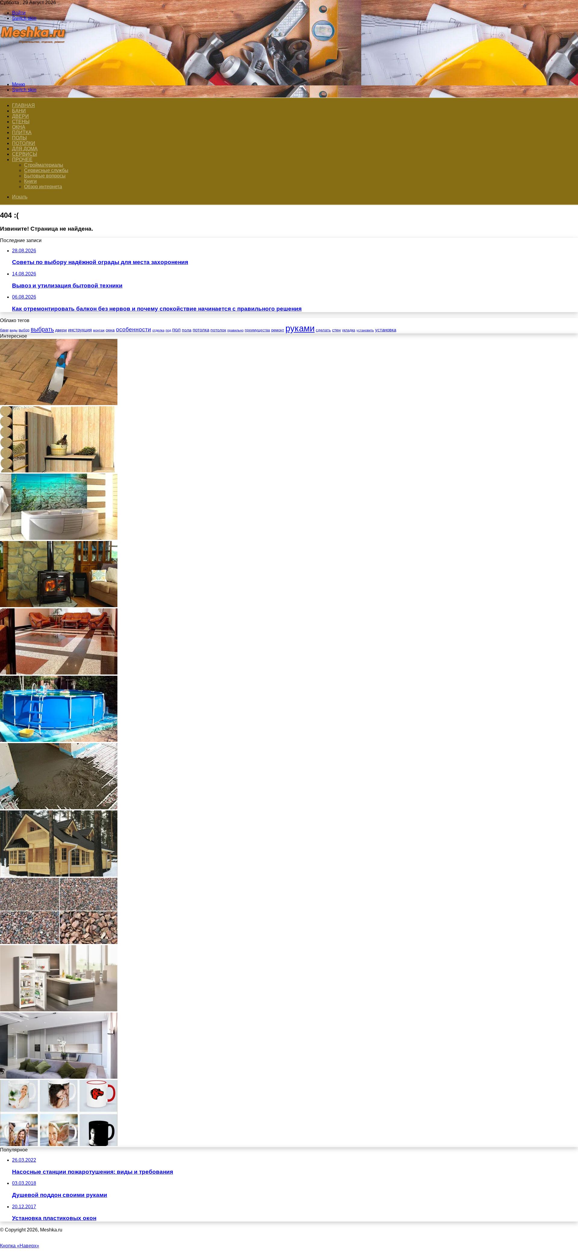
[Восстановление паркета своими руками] (58, 403)
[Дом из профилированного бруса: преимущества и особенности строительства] (58, 874)
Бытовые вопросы (45, 175)
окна (110, 330)
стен (336, 329)
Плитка (22, 132)
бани (4, 330)
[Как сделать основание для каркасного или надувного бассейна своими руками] (58, 740)
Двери (20, 116)
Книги (30, 181)
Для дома (25, 148)
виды (13, 330)
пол (176, 330)
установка (385, 329)
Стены (21, 121)
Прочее (22, 159)
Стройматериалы (43, 165)
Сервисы (24, 154)
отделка (158, 330)
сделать (323, 330)
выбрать (42, 329)
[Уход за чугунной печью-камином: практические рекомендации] (58, 605)
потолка (201, 329)
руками (300, 328)
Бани (19, 110)
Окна (18, 127)
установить (365, 330)
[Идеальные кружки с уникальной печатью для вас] (58, 1144)
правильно (235, 330)
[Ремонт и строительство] (34, 74)
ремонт (277, 330)
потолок (218, 329)
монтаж (98, 330)
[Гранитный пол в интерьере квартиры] (58, 672)
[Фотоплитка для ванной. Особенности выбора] (58, 538)
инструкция (80, 329)
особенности (133, 329)
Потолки (23, 143)
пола (186, 329)
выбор (24, 330)
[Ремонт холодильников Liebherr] (58, 1009)
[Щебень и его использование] (58, 942)
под (168, 330)
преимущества (257, 330)
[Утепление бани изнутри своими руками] (58, 470)
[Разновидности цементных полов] (58, 807)
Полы (19, 137)
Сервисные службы (46, 170)
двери (61, 330)
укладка (348, 330)
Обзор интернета (43, 186)
